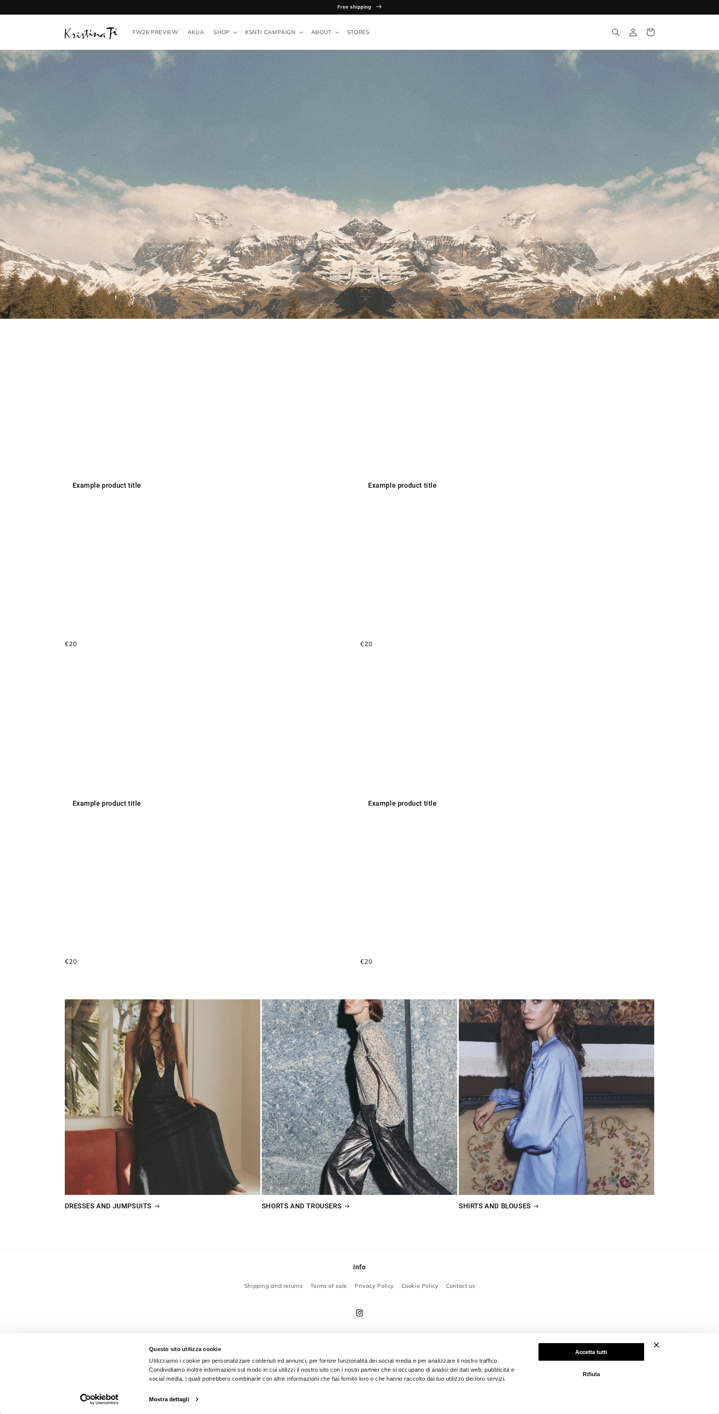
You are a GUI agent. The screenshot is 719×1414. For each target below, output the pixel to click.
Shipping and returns (273, 1285)
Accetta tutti (591, 1352)
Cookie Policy (419, 1285)
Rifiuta (591, 1374)
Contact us (460, 1285)
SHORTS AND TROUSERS (302, 1206)
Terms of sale (328, 1285)
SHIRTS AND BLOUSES (495, 1206)
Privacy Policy (374, 1285)
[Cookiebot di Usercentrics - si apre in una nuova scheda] (99, 1399)
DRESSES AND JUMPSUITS (108, 1206)
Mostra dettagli (169, 1399)
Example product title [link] (107, 485)
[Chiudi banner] (656, 1345)
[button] (224, 32)
